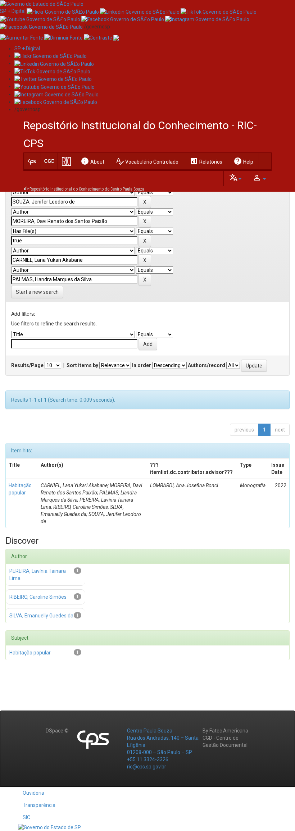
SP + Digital (13, 11)
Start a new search (37, 292)
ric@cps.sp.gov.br (146, 767)
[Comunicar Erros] (116, 37)
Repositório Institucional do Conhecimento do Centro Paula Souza (87, 189)
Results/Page (27, 365)
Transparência (39, 805)
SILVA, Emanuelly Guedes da (41, 615)
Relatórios (206, 161)
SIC (26, 817)
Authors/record (206, 365)
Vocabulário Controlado (146, 161)
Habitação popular (30, 653)
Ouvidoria (33, 793)
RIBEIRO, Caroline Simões (38, 597)
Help (243, 161)
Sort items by (82, 365)
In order (141, 365)
